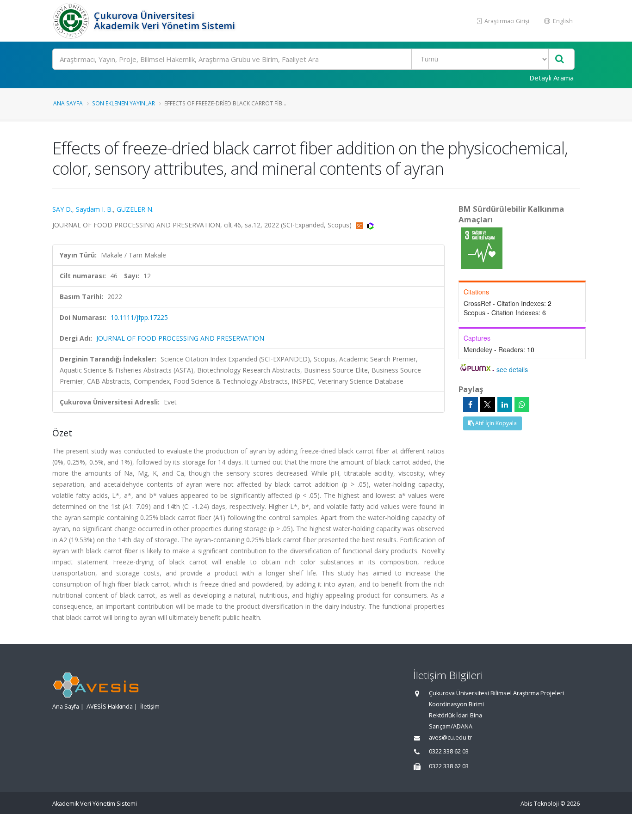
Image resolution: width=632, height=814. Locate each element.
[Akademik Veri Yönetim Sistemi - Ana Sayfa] (72, 21)
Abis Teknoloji (539, 804)
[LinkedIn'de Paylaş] (504, 404)
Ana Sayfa (68, 103)
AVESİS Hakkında (110, 706)
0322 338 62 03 (449, 751)
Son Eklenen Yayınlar (123, 103)
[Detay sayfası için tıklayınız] (482, 247)
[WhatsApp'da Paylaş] (521, 404)
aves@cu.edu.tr (450, 737)
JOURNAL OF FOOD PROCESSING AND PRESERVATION (180, 338)
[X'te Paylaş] (487, 404)
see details (512, 369)
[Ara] (559, 59)
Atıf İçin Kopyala (495, 423)
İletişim (150, 706)
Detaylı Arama (551, 77)
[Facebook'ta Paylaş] (470, 404)
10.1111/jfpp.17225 (139, 317)
